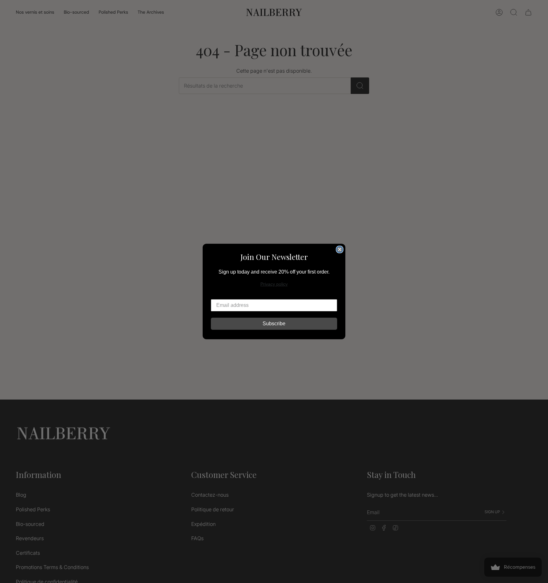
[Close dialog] (339, 249)
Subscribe (274, 323)
